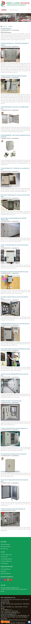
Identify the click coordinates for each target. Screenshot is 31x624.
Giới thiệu (3, 541)
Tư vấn (3, 552)
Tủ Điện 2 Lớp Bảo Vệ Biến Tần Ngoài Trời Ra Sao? (14, 76)
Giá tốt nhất (3, 571)
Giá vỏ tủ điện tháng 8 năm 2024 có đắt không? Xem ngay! (15, 348)
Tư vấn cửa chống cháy (6, 561)
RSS (3, 591)
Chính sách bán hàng (7, 566)
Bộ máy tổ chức (4, 548)
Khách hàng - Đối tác (5, 546)
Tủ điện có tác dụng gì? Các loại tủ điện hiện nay (13, 509)
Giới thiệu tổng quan (6, 28)
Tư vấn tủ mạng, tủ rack (6, 554)
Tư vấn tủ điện (4, 556)
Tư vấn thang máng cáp (6, 559)
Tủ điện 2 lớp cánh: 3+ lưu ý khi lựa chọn (11, 400)
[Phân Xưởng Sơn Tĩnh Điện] (15, 18)
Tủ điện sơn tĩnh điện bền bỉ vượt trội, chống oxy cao (14, 428)
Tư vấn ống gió (4, 563)
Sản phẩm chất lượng (6, 573)
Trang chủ (4, 26)
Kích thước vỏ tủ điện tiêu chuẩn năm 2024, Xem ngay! (14, 271)
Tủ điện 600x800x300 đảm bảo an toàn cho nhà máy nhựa (15, 323)
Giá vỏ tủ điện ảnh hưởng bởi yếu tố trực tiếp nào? (14, 454)
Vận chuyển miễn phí (5, 569)
